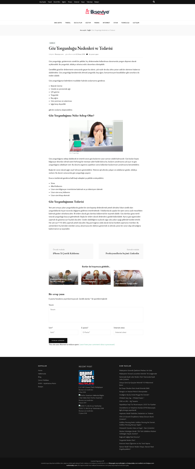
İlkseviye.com (59, 54)
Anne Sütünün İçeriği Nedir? (126, 283)
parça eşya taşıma (113, 465)
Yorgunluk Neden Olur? (127, 440)
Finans (70, 2)
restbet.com (142, 463)
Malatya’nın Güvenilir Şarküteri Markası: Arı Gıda (135, 370)
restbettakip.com (71, 465)
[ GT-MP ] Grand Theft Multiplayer (91, 387)
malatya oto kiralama (90, 463)
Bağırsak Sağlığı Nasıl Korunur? (129, 437)
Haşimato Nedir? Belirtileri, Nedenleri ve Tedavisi (136, 413)
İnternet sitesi (119, 328)
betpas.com (150, 463)
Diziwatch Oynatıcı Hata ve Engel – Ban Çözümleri (136, 428)
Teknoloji (89, 2)
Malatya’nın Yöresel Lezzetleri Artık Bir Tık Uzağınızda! (138, 374)
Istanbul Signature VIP (97, 461)
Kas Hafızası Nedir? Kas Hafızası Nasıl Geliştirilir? (95, 280)
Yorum (51, 305)
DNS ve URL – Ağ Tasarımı (128, 401)
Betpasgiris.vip (113, 463)
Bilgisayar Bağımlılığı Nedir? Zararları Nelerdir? (61, 280)
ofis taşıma (80, 465)
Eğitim (64, 2)
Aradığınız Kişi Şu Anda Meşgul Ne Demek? (134, 395)
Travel (50, 2)
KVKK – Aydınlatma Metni (47, 383)
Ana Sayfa (43, 2)
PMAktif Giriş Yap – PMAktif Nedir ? (131, 398)
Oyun (83, 2)
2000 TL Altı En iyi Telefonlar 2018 (91, 408)
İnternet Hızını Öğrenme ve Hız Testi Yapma (134, 443)
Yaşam (123, 281)
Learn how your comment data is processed (97, 344)
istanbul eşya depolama (48, 463)
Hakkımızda (42, 374)
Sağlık (52, 43)
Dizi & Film (57, 2)
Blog (39, 377)
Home (40, 370)
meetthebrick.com (103, 463)
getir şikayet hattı (78, 463)
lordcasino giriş (124, 465)
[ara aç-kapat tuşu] (154, 2)
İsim (51, 328)
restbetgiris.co (122, 463)
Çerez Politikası (43, 380)
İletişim (96, 2)
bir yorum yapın (94, 54)
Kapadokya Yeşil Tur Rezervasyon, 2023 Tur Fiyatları (137, 404)
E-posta (84, 328)
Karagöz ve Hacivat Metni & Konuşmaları (133, 392)
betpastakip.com (132, 463)
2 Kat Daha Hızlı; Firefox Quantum (90, 398)
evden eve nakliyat (90, 465)
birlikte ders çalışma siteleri (64, 463)
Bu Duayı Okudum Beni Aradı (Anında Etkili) (134, 388)
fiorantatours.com (102, 465)
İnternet (76, 2)
